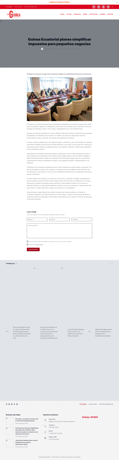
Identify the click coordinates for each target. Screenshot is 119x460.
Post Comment (33, 249)
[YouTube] (17, 404)
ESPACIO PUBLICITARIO (59, 2)
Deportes (110, 14)
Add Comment (33, 225)
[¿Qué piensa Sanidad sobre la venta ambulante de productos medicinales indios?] (10, 443)
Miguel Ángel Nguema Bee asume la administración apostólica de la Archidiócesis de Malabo (103, 333)
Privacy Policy (39, 244)
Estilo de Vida (18, 6)
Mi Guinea (102, 14)
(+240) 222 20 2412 (55, 433)
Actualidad (9, 6)
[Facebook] (94, 7)
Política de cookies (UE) (30, 6)
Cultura (69, 14)
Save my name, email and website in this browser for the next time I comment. (50, 241)
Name (30, 219)
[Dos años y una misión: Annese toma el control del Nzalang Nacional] (10, 421)
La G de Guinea (54, 439)
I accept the (36, 244)
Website (75, 219)
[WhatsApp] (108, 7)
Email (53, 219)
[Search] (112, 6)
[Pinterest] (14, 404)
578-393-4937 (54, 427)
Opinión (85, 14)
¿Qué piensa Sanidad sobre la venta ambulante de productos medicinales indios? (26, 442)
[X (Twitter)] (99, 7)
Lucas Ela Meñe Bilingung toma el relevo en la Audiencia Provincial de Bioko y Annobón (76, 333)
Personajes (77, 14)
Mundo (62, 14)
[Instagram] (103, 7)
